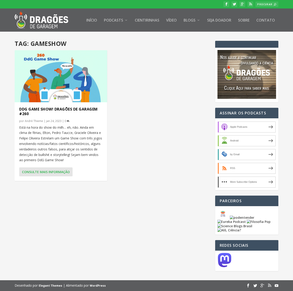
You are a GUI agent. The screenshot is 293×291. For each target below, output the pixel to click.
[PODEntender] (242, 217)
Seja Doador (219, 20)
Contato (265, 20)
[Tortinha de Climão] (223, 217)
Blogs (189, 20)
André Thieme (34, 121)
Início (91, 20)
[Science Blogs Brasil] (234, 226)
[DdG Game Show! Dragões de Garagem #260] (61, 76)
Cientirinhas (147, 20)
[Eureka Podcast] (231, 221)
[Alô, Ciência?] (229, 230)
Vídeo (171, 20)
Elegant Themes (50, 286)
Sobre (244, 20)
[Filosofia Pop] (259, 221)
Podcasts (113, 20)
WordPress (98, 286)
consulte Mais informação (46, 172)
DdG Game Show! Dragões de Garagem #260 (58, 111)
